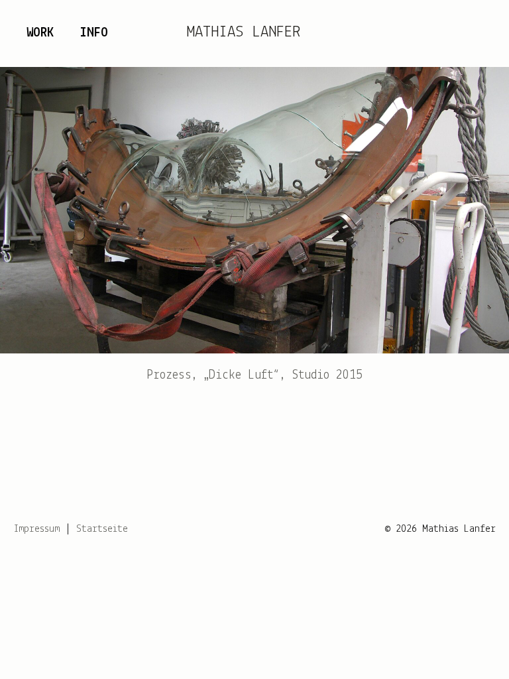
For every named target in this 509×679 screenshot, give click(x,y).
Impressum (36, 529)
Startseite (102, 529)
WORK (40, 33)
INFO (94, 33)
